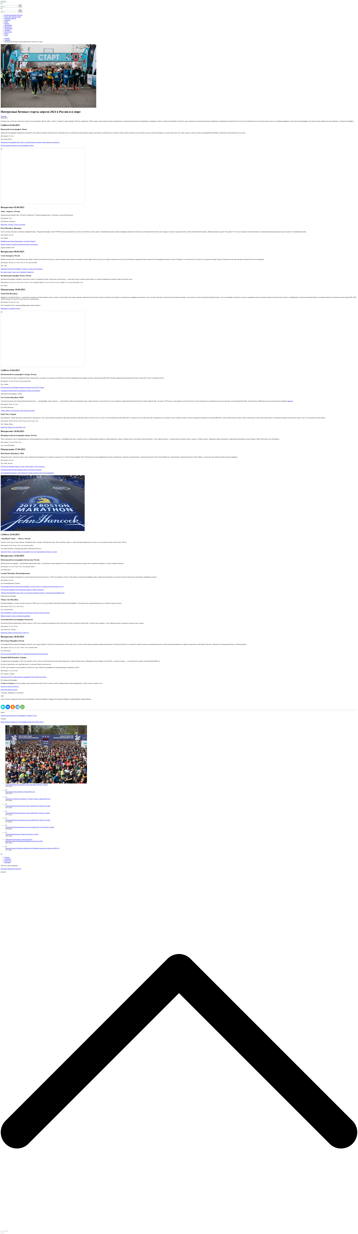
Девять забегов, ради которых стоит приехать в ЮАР (18, 410)
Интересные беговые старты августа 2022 (24, 834)
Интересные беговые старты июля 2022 (30, 841)
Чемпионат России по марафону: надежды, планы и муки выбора (22, 269)
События (7, 20)
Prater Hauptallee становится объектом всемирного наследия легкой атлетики (25, 613)
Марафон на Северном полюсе (10, 308)
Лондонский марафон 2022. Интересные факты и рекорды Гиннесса (22, 589)
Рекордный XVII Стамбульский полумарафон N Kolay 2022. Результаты (23, 677)
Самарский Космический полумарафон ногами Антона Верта (20, 390)
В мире (6, 23)
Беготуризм (8, 32)
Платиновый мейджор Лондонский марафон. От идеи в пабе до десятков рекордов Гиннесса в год (32, 586)
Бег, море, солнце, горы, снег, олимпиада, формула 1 (17, 272)
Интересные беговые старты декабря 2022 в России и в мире (30, 806)
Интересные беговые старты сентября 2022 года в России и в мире (32, 827)
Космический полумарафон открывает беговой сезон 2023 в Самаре (22, 387)
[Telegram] (17, 707)
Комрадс (290, 401)
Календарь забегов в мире (12, 17)
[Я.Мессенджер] (3, 707)
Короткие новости (10, 18)
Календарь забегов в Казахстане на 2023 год (15, 632)
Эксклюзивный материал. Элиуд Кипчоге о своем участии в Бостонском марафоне (27, 473)
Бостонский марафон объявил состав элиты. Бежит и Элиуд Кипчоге (23, 466)
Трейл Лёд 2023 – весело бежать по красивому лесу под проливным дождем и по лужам (29, 552)
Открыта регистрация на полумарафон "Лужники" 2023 (19, 715)
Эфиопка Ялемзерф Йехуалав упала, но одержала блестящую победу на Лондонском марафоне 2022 (33, 593)
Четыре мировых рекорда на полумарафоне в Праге (17, 145)
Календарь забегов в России (13, 15)
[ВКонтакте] (8, 707)
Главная (7, 38)
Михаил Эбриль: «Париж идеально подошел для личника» (19, 244)
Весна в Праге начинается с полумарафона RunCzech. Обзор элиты (22, 722)
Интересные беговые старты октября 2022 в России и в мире (30, 820)
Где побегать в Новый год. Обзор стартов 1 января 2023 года (30, 799)
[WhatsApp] (22, 707)
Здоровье (7, 30)
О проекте (7, 859)
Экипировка (8, 28)
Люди (6, 22)
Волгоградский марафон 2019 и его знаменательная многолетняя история (24, 654)
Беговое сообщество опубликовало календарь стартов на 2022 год (38, 848)
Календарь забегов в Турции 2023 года (13, 427)
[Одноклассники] (12, 707)
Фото (6, 35)
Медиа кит (7, 861)
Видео (6, 33)
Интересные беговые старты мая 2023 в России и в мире (29, 784)
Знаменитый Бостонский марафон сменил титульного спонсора (21, 469)
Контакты (7, 862)
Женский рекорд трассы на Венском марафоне (15, 616)
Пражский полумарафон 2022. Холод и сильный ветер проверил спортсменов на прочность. (30, 142)
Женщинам (8, 27)
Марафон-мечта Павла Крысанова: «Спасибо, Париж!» (18, 241)
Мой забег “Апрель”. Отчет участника (13, 224)
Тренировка (8, 25)
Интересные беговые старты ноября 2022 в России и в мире (30, 813)
